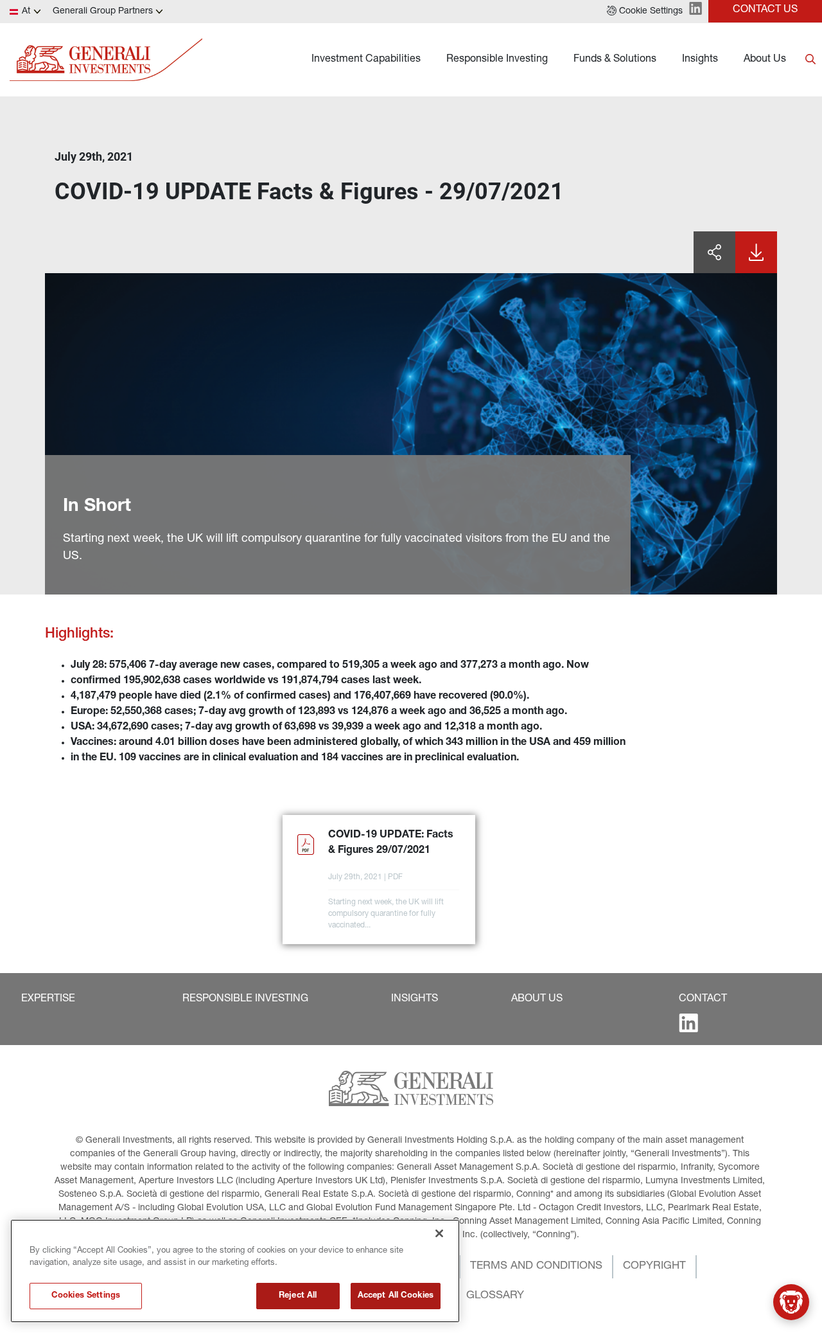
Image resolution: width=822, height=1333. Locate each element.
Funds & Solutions (614, 60)
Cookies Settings (85, 1296)
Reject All (298, 1296)
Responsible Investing (497, 60)
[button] (644, 11)
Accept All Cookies (395, 1296)
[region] (235, 1271)
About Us (765, 60)
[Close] (439, 1233)
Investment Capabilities (366, 60)
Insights (700, 60)
